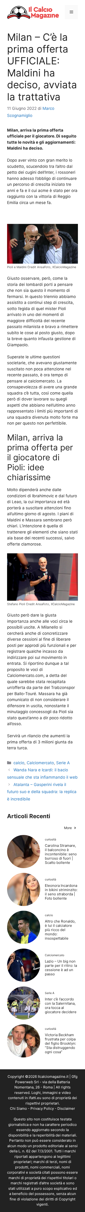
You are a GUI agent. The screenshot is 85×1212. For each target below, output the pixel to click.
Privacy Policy (42, 1108)
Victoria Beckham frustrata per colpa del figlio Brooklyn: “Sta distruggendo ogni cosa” (60, 1043)
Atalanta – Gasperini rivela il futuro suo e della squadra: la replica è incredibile (41, 791)
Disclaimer (66, 1108)
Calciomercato (40, 762)
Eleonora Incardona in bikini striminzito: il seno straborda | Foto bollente (61, 892)
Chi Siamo (18, 1108)
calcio (18, 762)
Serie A (63, 762)
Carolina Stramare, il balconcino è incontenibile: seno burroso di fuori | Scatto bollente (61, 854)
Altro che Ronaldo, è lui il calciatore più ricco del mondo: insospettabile (60, 930)
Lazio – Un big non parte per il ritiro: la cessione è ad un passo (61, 967)
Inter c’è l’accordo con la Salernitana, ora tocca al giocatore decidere (60, 1005)
